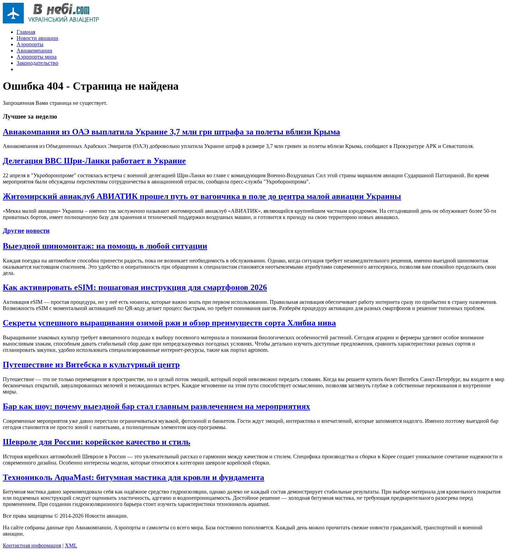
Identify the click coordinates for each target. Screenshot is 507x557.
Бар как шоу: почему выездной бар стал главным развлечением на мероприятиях (156, 406)
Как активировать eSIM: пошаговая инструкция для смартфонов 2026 (135, 287)
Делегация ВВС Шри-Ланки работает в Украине (94, 160)
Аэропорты (30, 44)
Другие (13, 230)
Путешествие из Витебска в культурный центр (91, 364)
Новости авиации (37, 38)
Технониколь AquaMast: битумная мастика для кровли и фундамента (133, 477)
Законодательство (37, 63)
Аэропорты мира (37, 57)
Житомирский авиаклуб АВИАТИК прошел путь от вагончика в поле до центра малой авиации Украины (202, 196)
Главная (26, 32)
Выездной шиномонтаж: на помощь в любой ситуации (105, 245)
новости (38, 230)
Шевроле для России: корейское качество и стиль (96, 441)
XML (71, 545)
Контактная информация (32, 545)
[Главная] (51, 21)
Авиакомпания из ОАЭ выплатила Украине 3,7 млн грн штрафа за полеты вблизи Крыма (171, 131)
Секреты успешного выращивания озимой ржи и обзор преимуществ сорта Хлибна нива (169, 322)
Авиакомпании (34, 50)
